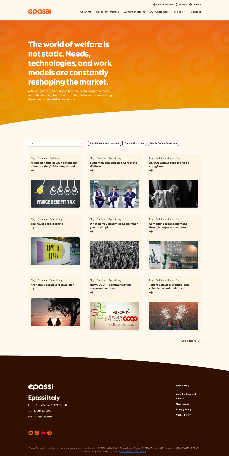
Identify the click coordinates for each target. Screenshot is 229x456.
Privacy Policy (183, 409)
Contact (196, 11)
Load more (188, 340)
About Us (85, 11)
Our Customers (159, 11)
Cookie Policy (183, 415)
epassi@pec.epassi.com (133, 451)
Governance (182, 404)
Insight (178, 11)
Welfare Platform (134, 11)
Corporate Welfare (107, 11)
